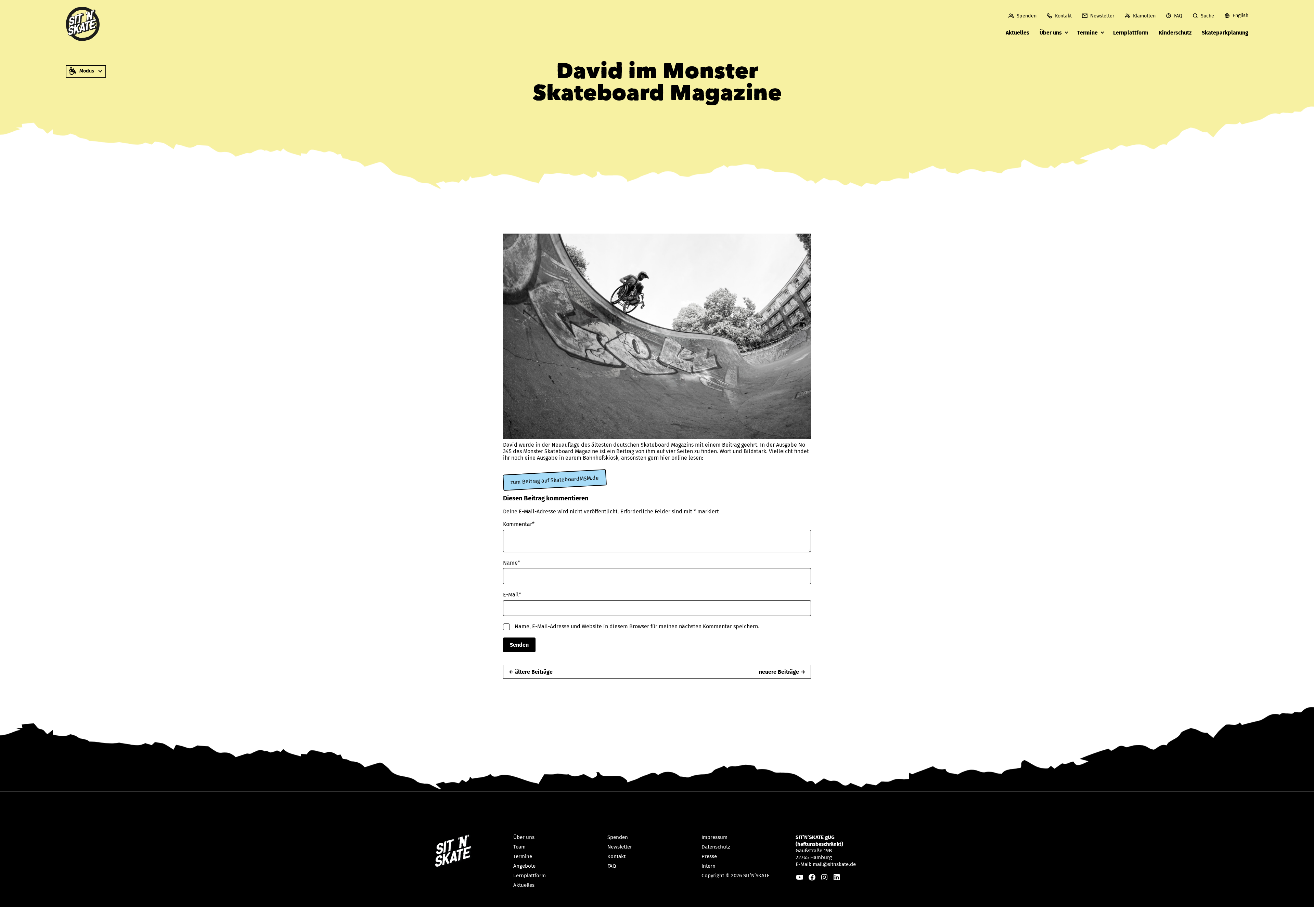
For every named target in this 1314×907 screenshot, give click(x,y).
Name (511, 563)
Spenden (1026, 16)
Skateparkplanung (1225, 32)
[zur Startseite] (83, 24)
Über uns (1051, 32)
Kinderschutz (1175, 32)
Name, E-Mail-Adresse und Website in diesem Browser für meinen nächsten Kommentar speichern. (637, 626)
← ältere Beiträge (531, 672)
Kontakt (1063, 16)
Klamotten (1144, 16)
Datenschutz (715, 847)
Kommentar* (518, 524)
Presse (709, 856)
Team (519, 847)
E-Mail (512, 594)
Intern (708, 866)
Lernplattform (1130, 32)
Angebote (524, 866)
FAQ (1178, 16)
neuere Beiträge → (782, 672)
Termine (1087, 32)
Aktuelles (1017, 32)
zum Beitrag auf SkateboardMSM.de (555, 479)
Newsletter (1102, 16)
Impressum (714, 837)
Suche (1207, 16)
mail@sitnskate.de (834, 864)
